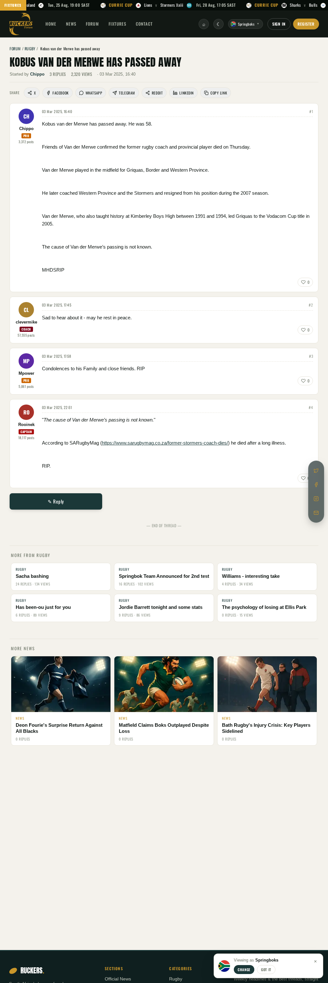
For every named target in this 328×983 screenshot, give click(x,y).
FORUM (92, 23)
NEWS (71, 23)
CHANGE (244, 969)
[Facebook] (316, 484)
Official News (118, 979)
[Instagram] (316, 498)
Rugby (175, 979)
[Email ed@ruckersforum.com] (316, 513)
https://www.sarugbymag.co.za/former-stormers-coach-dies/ (165, 443)
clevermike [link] (26, 322)
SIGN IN (279, 24)
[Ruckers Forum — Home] (21, 24)
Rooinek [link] (26, 424)
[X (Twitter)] (316, 470)
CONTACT (144, 23)
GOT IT (266, 969)
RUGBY (30, 48)
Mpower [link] (26, 373)
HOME (50, 23)
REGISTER (306, 24)
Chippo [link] (37, 74)
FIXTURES (13, 5)
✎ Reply (56, 501)
